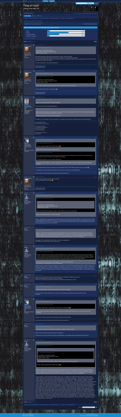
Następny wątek (94, 23)
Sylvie (64, 18)
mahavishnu (27, 339)
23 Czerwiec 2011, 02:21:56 (39, 339)
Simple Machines (31, 414)
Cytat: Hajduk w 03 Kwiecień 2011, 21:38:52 (45, 251)
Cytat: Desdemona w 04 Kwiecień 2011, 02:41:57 (45, 301)
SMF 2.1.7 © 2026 (25, 414)
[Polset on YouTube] (25, 149)
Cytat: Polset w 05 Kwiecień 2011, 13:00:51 (44, 326)
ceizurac (27, 97)
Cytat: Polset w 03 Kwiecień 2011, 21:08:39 (44, 286)
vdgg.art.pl (80, 13)
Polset (26, 137)
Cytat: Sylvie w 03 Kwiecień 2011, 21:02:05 (44, 99)
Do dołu (25, 41)
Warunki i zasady (91, 414)
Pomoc (87, 414)
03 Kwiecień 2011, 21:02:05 (39, 70)
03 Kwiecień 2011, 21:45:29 (39, 227)
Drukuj (95, 41)
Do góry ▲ (96, 414)
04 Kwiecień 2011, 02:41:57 (39, 284)
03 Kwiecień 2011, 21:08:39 (39, 137)
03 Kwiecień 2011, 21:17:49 (39, 176)
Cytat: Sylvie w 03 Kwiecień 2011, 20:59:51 (44, 109)
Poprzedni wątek (86, 23)
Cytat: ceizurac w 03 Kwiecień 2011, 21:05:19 (45, 139)
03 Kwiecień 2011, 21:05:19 (39, 97)
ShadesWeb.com (31, 415)
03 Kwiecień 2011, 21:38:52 (39, 192)
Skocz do (80, 407)
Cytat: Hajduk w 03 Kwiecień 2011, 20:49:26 (44, 47)
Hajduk (26, 192)
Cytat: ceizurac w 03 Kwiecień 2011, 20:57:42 (45, 73)
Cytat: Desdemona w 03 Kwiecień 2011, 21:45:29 (45, 248)
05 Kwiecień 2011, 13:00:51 (39, 298)
